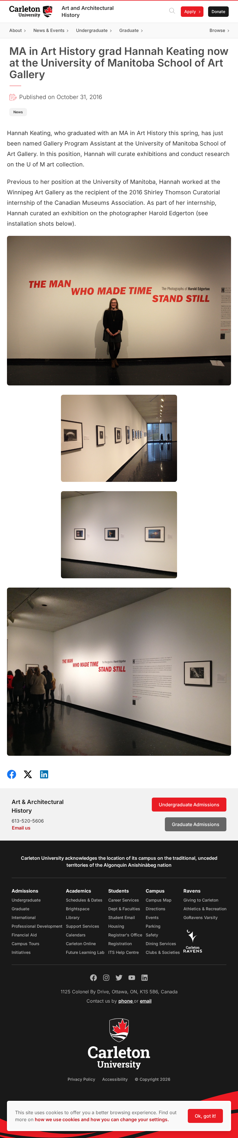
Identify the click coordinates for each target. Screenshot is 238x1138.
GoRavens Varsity (200, 917)
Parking (153, 926)
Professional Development (37, 926)
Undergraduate (26, 900)
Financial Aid (24, 934)
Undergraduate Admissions (189, 804)
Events (152, 917)
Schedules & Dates (84, 900)
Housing (116, 926)
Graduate (20, 908)
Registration (120, 943)
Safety (152, 934)
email (146, 1001)
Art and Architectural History (88, 11)
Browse (217, 30)
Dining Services (161, 943)
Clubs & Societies (163, 952)
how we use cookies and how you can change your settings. (102, 1119)
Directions (155, 908)
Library (73, 917)
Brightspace (77, 908)
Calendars (76, 934)
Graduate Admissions (195, 824)
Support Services (82, 926)
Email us (21, 828)
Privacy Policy (81, 1079)
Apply (190, 11)
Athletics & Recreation (204, 908)
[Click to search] (172, 11)
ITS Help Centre (123, 952)
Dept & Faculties (124, 908)
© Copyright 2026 (152, 1079)
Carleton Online (81, 943)
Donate (218, 11)
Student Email (121, 917)
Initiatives (21, 952)
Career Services (123, 900)
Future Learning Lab (85, 952)
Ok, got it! (205, 1116)
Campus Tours (25, 943)
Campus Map (159, 900)
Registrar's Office (125, 934)
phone (126, 1001)
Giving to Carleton (200, 900)
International (24, 917)
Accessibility (115, 1079)
